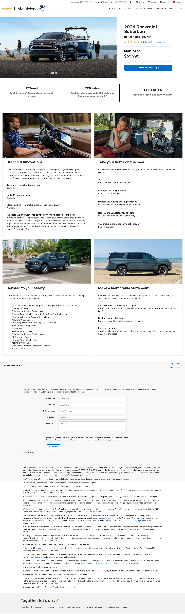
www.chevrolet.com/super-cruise (94, 563)
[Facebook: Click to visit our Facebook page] (131, 2)
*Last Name (50, 405)
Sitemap (61, 607)
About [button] (179, 8)
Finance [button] (172, 8)
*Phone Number (49, 417)
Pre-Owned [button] (121, 8)
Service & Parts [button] (162, 8)
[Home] (109, 9)
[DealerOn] (27, 607)
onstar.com (137, 529)
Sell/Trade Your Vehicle (136, 8)
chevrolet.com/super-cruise (34, 557)
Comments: (50, 423)
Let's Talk (53, 447)
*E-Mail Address (48, 411)
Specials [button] (150, 8)
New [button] (113, 8)
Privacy (67, 607)
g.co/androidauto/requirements (108, 518)
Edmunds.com (159, 42)
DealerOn (53, 607)
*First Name (50, 399)
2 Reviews (147, 42)
